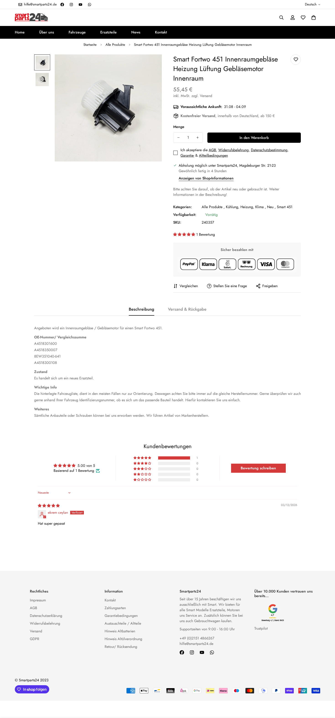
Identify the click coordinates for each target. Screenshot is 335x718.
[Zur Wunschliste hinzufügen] (296, 59)
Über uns (46, 32)
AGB (212, 150)
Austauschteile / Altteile (123, 623)
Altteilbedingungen (213, 155)
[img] (49, 505)
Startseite (90, 44)
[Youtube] (80, 4)
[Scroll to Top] (326, 693)
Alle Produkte (115, 44)
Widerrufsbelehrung (233, 150)
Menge (178, 126)
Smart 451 (284, 207)
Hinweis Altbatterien (120, 631)
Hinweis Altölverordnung (123, 638)
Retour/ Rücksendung (121, 646)
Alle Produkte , (213, 207)
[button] (313, 17)
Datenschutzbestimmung (269, 150)
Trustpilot (261, 628)
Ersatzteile (108, 32)
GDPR (34, 638)
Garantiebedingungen (121, 615)
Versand (36, 631)
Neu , (271, 207)
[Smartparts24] (31, 17)
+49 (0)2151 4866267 (197, 638)
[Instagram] (71, 4)
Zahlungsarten (115, 608)
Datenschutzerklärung (46, 615)
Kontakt (161, 32)
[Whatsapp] (89, 4)
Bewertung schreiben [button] (258, 468)
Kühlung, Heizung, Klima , (246, 207)
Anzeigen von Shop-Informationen (206, 178)
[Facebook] (62, 4)
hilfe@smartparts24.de (196, 643)
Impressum (38, 600)
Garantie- (187, 155)
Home (20, 32)
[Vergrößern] (152, 64)
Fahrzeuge (77, 32)
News (135, 32)
